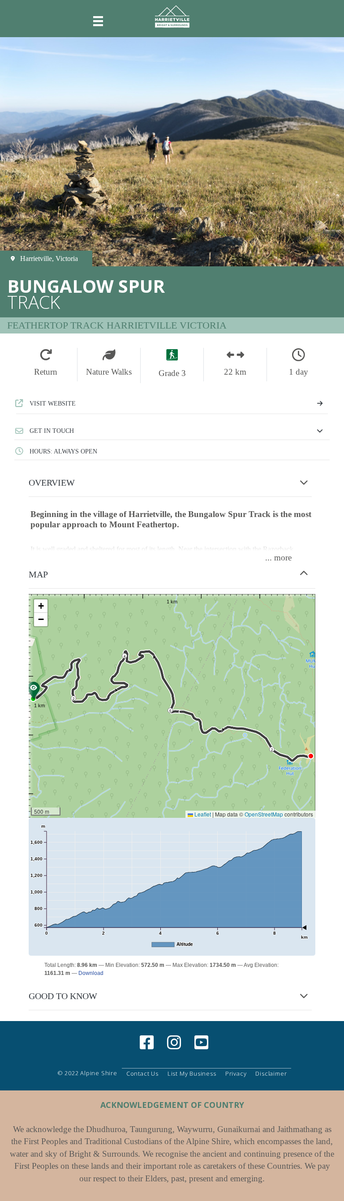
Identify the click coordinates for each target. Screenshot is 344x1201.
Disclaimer (271, 1073)
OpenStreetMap (264, 814)
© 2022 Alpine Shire (87, 1073)
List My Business (192, 1073)
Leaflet (202, 814)
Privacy (236, 1073)
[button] (172, 431)
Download (90, 973)
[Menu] (98, 21)
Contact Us (142, 1073)
